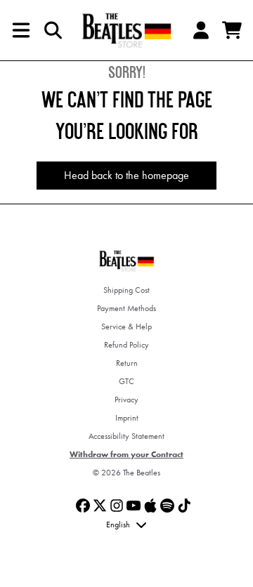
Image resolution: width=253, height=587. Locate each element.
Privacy (126, 399)
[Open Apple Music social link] (150, 505)
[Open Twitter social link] (99, 505)
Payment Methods (126, 308)
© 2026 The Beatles (126, 472)
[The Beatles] (126, 30)
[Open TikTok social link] (184, 505)
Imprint (126, 417)
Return (127, 363)
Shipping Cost (126, 290)
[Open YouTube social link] (133, 505)
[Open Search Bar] (52, 30)
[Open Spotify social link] (167, 505)
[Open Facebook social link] (82, 505)
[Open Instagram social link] (116, 505)
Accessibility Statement (126, 436)
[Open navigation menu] (21, 30)
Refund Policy (126, 344)
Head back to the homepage (126, 175)
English (118, 524)
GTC (126, 381)
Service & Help (126, 326)
